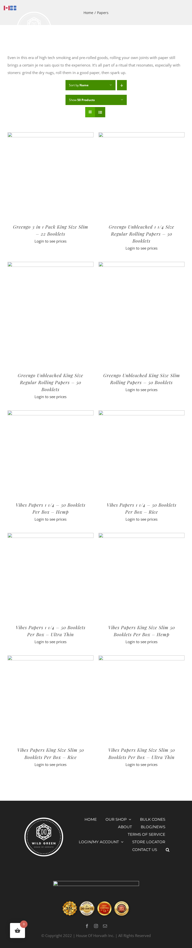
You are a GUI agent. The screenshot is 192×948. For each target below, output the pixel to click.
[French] (13, 7)
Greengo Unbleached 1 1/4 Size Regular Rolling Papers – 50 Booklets (141, 234)
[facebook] (87, 926)
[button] (168, 850)
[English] (7, 7)
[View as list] (100, 112)
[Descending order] (122, 85)
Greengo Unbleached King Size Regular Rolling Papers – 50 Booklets (50, 382)
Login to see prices (50, 241)
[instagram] (96, 926)
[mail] (105, 926)
